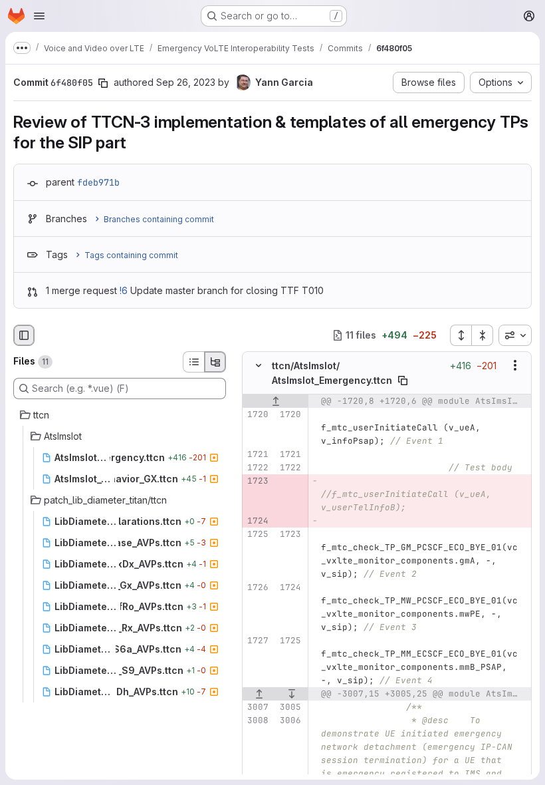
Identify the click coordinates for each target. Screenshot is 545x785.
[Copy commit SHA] (103, 83)
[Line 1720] (257, 414)
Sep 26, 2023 (185, 82)
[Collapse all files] (482, 335)
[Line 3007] (257, 707)
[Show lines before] (275, 401)
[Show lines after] (292, 694)
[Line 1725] (257, 534)
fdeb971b (98, 182)
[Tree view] (215, 362)
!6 (124, 290)
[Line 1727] (257, 640)
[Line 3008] (257, 720)
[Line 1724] (289, 587)
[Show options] (515, 365)
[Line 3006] (289, 720)
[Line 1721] (257, 454)
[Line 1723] (289, 534)
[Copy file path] (403, 381)
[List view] (193, 362)
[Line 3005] (289, 707)
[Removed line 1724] (257, 521)
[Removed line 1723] (257, 481)
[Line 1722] (257, 467)
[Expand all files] (460, 335)
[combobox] (515, 335)
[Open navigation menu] (39, 16)
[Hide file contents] (259, 365)
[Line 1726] (257, 587)
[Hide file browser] (24, 335)
